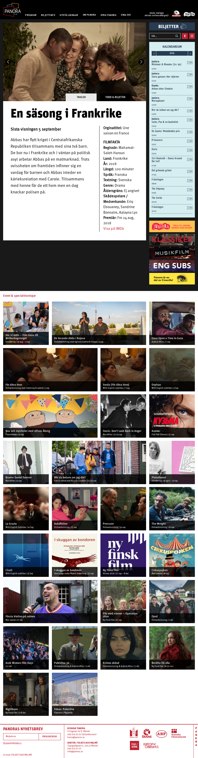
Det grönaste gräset (161, 170)
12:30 (154, 93)
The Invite (157, 197)
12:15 (154, 81)
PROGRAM (30, 14)
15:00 (154, 135)
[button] (8, 62)
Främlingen (157, 179)
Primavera (157, 139)
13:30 (154, 114)
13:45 (154, 126)
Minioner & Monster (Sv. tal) (166, 64)
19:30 (154, 193)
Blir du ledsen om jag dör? (165, 109)
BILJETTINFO (48, 14)
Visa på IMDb (113, 229)
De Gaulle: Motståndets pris (166, 131)
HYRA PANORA (109, 14)
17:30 (154, 166)
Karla (154, 149)
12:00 (154, 69)
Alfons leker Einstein (162, 88)
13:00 (154, 105)
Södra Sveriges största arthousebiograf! (157, 14)
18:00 (154, 184)
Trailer (81, 97)
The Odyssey (158, 188)
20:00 (154, 202)
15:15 (154, 144)
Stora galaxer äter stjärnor (165, 76)
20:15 (154, 211)
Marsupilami (158, 100)
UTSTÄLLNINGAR (69, 14)
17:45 (154, 175)
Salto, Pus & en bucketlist (165, 121)
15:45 (154, 153)
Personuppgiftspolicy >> (12, 743)
